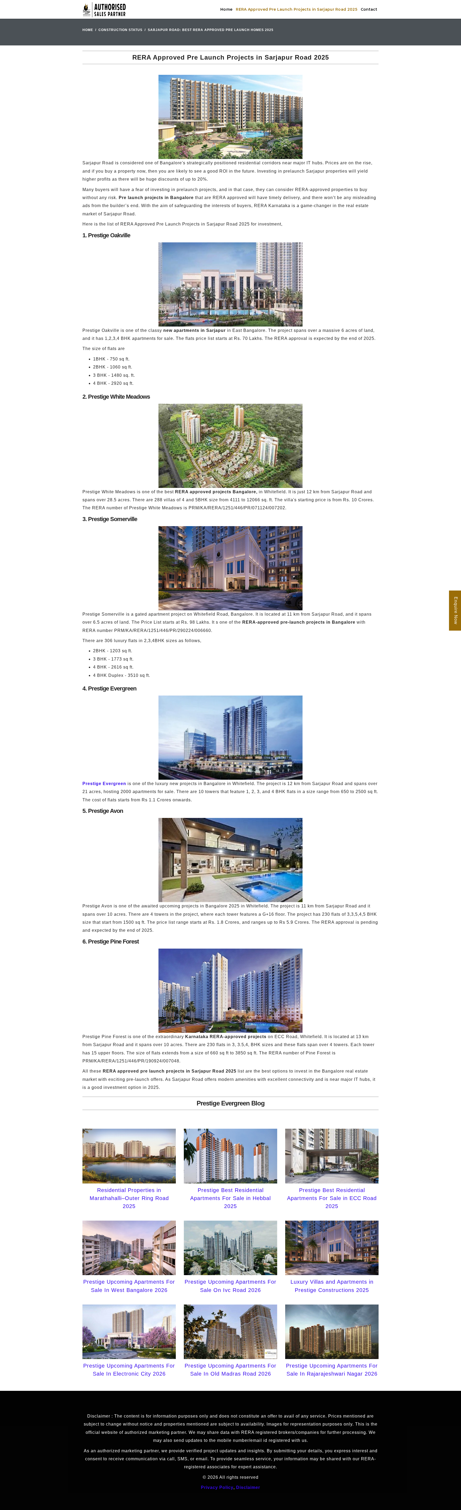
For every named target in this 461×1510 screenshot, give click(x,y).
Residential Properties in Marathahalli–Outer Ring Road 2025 (129, 1198)
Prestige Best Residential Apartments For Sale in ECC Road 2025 (332, 1198)
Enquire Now (456, 611)
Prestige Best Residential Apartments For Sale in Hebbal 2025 (230, 1198)
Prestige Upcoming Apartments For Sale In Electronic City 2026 (129, 1370)
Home (226, 9)
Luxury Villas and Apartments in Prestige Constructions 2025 (332, 1286)
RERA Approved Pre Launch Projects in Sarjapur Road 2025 (296, 9)
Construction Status (120, 30)
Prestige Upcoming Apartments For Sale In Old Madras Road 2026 (230, 1370)
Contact (369, 9)
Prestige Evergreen (104, 783)
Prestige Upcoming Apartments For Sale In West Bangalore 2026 (129, 1286)
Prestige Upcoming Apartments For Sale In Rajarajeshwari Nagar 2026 (332, 1370)
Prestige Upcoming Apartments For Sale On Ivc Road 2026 (230, 1286)
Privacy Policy (217, 1487)
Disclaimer (248, 1487)
